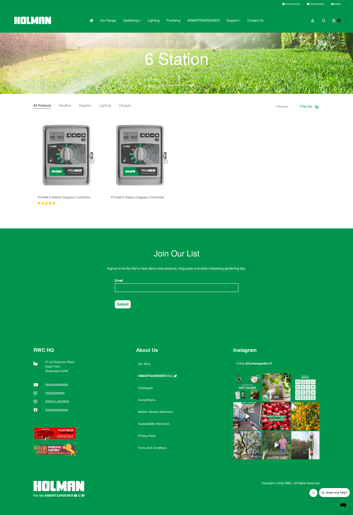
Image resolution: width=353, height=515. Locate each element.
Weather (65, 106)
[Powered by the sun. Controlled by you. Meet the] (305, 445)
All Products (42, 106)
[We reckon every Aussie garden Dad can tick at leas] (305, 387)
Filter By (306, 106)
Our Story (144, 364)
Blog (155, 376)
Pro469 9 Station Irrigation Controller (137, 197)
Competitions (146, 400)
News (337, 4)
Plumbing (173, 20)
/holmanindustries (56, 384)
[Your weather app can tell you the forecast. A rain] (276, 445)
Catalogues (292, 4)
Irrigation (85, 106)
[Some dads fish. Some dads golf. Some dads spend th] (247, 387)
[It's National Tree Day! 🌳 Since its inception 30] (247, 445)
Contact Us (255, 20)
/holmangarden (55, 393)
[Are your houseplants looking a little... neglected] (276, 387)
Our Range (108, 20)
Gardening (131, 20)
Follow (252, 363)
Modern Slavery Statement (155, 412)
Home (161, 84)
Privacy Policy (147, 436)
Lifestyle (125, 106)
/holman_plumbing (57, 401)
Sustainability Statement (153, 424)
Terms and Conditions (152, 448)
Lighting (154, 20)
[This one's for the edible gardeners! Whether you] (276, 416)
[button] (46, 203)
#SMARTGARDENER (203, 20)
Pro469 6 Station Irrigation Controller (64, 197)
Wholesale (317, 4)
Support (232, 20)
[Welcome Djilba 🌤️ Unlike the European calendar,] (305, 416)
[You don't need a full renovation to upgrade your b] (247, 416)
